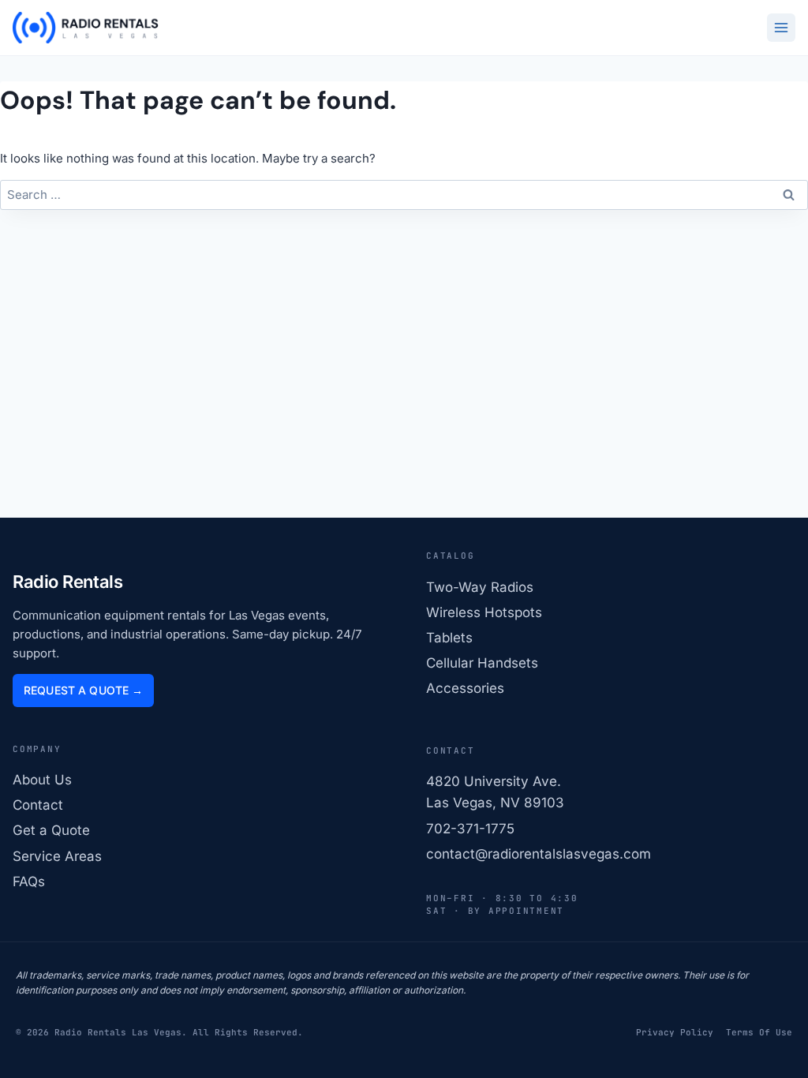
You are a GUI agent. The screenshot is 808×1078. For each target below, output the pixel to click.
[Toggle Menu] (781, 27)
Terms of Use (759, 1032)
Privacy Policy (674, 1032)
